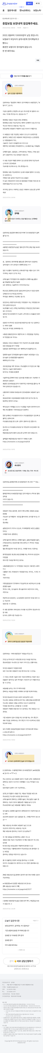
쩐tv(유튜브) (25, 10)
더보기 (35, 920)
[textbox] (21, 43)
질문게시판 (12, 10)
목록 (38, 60)
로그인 (38, 3)
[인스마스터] (9, 3)
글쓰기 (29, 3)
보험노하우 (38, 10)
